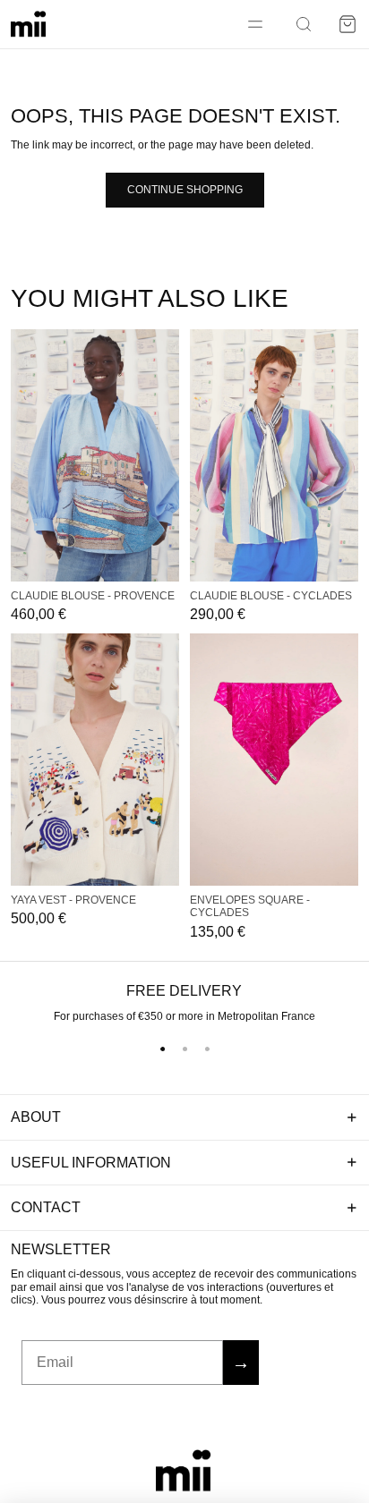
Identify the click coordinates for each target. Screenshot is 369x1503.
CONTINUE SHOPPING (185, 189)
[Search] (303, 24)
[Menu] (255, 24)
